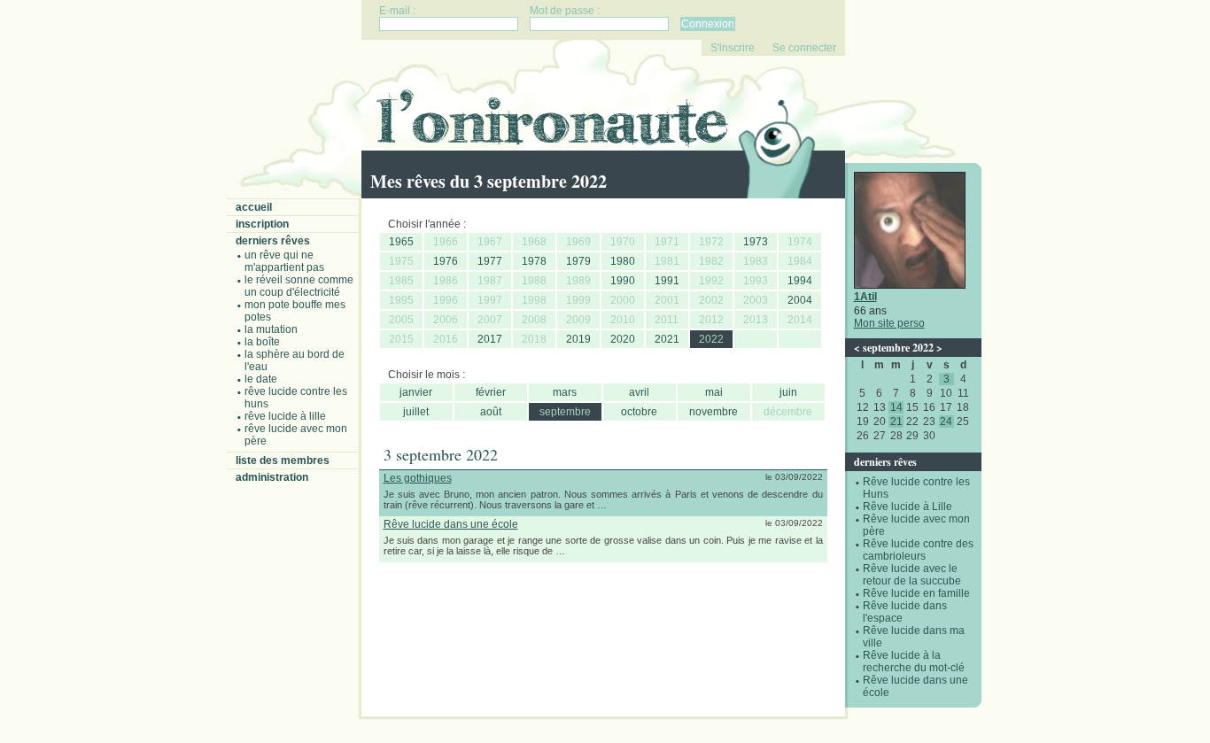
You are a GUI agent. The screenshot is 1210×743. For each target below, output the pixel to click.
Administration (272, 477)
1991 (667, 281)
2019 (578, 339)
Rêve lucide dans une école (915, 686)
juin (788, 392)
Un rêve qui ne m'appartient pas (284, 261)
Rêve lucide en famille (916, 593)
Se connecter (804, 48)
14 (896, 407)
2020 (622, 339)
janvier (415, 392)
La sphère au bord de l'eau (294, 360)
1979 (578, 261)
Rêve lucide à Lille (285, 416)
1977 (489, 261)
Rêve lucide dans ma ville (914, 636)
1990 (622, 281)
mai (714, 392)
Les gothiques (418, 478)
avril (639, 392)
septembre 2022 (898, 347)
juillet (416, 412)
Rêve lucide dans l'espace (905, 612)
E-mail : (397, 10)
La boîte (262, 342)
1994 (799, 281)
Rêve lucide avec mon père (295, 434)
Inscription (262, 224)
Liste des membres (283, 460)
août (490, 412)
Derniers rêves (273, 241)
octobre (639, 412)
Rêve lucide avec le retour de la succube (912, 574)
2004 (799, 300)
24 (946, 421)
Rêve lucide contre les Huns (295, 397)
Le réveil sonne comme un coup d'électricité (298, 286)
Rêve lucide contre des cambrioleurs (918, 550)
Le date (260, 379)
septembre (565, 412)
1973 (755, 242)
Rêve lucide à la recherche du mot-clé (914, 661)
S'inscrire (732, 48)
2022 (711, 339)
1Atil (865, 296)
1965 (401, 242)
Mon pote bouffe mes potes (294, 310)
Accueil (254, 207)
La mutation (271, 329)
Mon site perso (889, 323)
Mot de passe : (565, 10)
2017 (489, 339)
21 (896, 421)
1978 (534, 261)
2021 (667, 339)
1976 (445, 261)
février (491, 392)
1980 (622, 261)
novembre (713, 412)
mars (565, 392)
